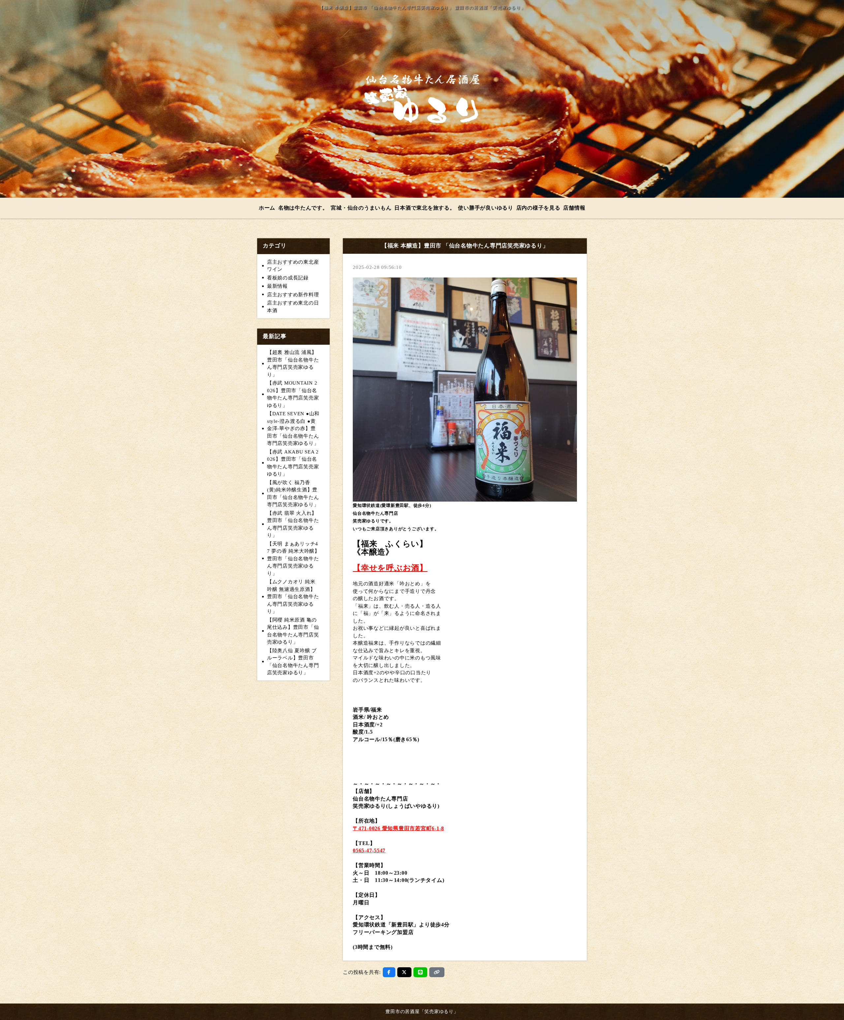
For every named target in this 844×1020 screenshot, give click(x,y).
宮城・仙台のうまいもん (361, 208)
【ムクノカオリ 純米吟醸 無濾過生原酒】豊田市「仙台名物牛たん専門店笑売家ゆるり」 (293, 596)
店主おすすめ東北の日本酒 (293, 306)
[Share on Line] (420, 972)
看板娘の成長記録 (288, 277)
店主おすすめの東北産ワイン (293, 265)
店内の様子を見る (538, 208)
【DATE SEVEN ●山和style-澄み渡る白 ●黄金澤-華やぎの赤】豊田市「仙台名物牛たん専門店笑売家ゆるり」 (293, 428)
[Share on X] (404, 972)
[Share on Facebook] (389, 972)
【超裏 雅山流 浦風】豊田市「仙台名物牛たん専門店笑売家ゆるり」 (293, 363)
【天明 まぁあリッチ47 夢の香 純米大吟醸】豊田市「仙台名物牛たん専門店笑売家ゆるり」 (293, 558)
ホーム (267, 208)
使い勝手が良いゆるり (485, 208)
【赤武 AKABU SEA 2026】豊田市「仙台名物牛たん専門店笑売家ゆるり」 (293, 463)
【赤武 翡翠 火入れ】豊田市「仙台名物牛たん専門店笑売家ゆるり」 (293, 524)
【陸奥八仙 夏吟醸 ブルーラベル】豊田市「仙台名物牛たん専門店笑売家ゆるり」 (293, 662)
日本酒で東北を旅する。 (424, 208)
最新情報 (277, 286)
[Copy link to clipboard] (436, 972)
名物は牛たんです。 (303, 208)
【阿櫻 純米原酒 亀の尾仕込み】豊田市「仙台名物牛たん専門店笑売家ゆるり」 (293, 631)
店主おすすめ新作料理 (293, 294)
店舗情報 (574, 208)
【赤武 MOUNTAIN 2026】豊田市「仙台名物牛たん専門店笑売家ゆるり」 (293, 394)
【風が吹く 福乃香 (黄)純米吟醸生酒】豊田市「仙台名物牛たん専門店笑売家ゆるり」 (293, 494)
